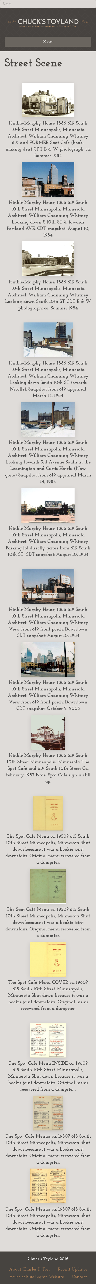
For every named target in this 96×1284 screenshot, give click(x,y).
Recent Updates (72, 1270)
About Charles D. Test (29, 1270)
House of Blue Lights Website (36, 1277)
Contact (79, 1277)
